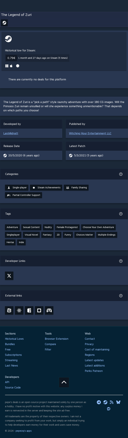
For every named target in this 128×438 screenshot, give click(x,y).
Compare (50, 344)
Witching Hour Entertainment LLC (90, 133)
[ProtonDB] (19, 310)
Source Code (13, 387)
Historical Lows (14, 338)
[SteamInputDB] (49, 310)
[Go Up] (64, 382)
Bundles (10, 344)
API (7, 382)
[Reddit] (109, 409)
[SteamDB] (9, 310)
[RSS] (112, 402)
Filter (48, 349)
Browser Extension (56, 338)
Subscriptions (13, 354)
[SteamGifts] (39, 310)
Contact (90, 338)
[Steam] (105, 402)
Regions (90, 354)
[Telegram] (99, 402)
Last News (11, 365)
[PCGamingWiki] (29, 310)
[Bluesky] (118, 402)
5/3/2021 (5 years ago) (88, 155)
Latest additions (95, 365)
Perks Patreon (94, 371)
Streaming (11, 360)
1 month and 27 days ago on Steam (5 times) (43, 58)
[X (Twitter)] (9, 276)
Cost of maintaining (97, 349)
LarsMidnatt (10, 133)
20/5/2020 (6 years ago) (23, 155)
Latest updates (94, 360)
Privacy (89, 344)
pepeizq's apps (24, 430)
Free (7, 349)
